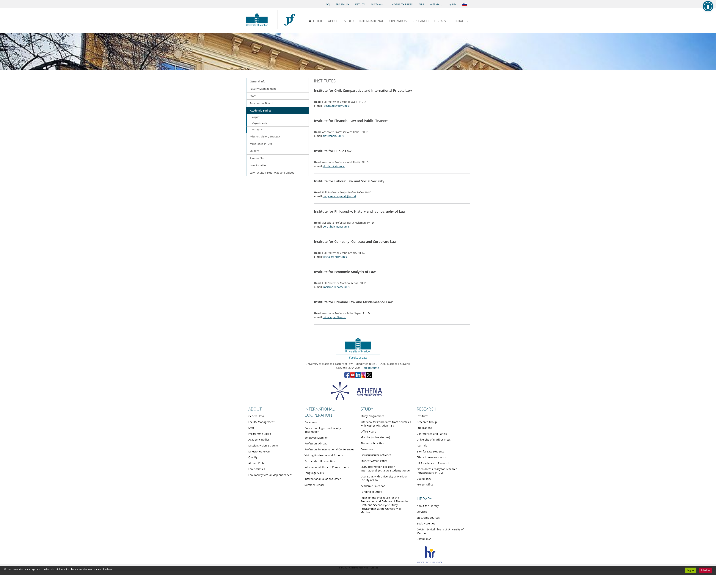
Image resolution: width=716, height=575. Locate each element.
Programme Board (261, 103)
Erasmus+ (310, 422)
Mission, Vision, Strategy (265, 136)
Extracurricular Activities (376, 455)
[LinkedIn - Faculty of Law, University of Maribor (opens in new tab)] (358, 376)
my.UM (452, 4)
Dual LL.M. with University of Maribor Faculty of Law (384, 478)
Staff (253, 96)
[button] (708, 6)
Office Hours (368, 431)
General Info (257, 81)
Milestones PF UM (261, 143)
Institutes (257, 129)
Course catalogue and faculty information (322, 430)
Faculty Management (263, 88)
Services (422, 511)
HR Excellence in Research (433, 463)
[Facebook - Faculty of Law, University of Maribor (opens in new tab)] (347, 376)
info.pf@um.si (371, 367)
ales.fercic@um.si (334, 166)
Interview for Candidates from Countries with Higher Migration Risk (386, 423)
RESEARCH (420, 21)
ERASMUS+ (342, 4)
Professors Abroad (315, 443)
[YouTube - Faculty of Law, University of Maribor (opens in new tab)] (352, 376)
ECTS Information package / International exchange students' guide (385, 468)
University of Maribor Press (434, 439)
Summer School (314, 485)
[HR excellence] (429, 562)
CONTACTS (460, 21)
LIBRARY (440, 21)
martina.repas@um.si (336, 287)
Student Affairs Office (374, 461)
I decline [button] (705, 570)
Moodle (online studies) (375, 437)
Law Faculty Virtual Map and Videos (272, 172)
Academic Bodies (260, 110)
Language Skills (314, 473)
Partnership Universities (319, 461)
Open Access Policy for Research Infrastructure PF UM (437, 470)
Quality (254, 151)
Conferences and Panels (432, 433)
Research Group (427, 422)
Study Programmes (372, 416)
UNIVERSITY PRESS (401, 4)
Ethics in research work (431, 457)
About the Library (428, 506)
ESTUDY (360, 4)
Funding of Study (371, 491)
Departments (259, 123)
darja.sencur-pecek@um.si (339, 196)
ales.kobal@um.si (333, 136)
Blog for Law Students (430, 451)
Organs (256, 117)
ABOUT (333, 21)
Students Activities (372, 443)
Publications (424, 428)
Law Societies (258, 165)
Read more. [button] (108, 569)
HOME (318, 21)
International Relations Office (322, 479)
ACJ (328, 4)
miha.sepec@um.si (334, 317)
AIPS (421, 4)
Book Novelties (426, 523)
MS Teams (377, 4)
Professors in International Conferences (329, 449)
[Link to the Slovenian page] (465, 4)
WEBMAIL (436, 4)
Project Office (425, 484)
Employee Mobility (315, 437)
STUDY (349, 21)
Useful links (424, 478)
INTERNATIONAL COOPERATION (383, 21)
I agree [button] (690, 570)
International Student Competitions (326, 467)
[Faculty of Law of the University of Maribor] (289, 19)
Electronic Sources (428, 517)
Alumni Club (257, 158)
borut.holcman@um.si (336, 226)
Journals (422, 445)
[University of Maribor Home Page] (258, 19)
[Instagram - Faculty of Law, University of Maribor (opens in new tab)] (363, 376)
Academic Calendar (373, 486)
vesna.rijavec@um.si (337, 105)
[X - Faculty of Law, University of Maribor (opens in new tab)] (369, 376)
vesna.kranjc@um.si (335, 256)
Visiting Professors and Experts (323, 455)
